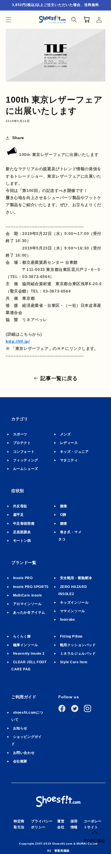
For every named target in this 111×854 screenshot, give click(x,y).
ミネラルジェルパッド (78, 654)
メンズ (65, 434)
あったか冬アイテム (29, 612)
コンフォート (24, 452)
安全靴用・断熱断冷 (76, 578)
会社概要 (20, 761)
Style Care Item (74, 662)
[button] (8, 19)
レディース (69, 443)
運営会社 (60, 824)
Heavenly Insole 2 (29, 654)
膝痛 (63, 506)
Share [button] (18, 137)
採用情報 (74, 824)
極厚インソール (25, 645)
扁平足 (18, 515)
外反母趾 (20, 506)
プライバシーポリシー (42, 824)
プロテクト (22, 443)
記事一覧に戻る (58, 378)
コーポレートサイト (93, 824)
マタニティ (69, 460)
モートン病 (22, 541)
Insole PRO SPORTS (31, 587)
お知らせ (20, 728)
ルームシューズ (25, 469)
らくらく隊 (22, 636)
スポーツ (20, 434)
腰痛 (63, 524)
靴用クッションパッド (78, 645)
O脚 (63, 515)
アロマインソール (27, 604)
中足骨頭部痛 (24, 524)
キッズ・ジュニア (74, 452)
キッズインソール (74, 603)
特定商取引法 (19, 824)
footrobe (67, 620)
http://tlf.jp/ (18, 341)
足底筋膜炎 (22, 532)
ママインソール (72, 611)
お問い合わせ (24, 753)
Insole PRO (23, 578)
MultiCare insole (27, 595)
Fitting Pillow (71, 636)
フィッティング (25, 460)
